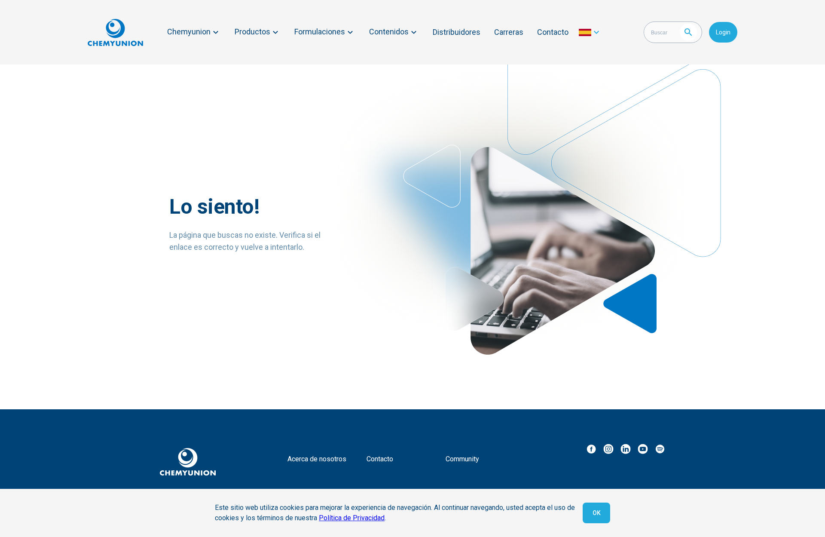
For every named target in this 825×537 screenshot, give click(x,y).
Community (462, 459)
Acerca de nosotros (316, 459)
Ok (597, 512)
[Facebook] (591, 449)
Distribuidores (456, 32)
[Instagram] (608, 449)
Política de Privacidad (352, 518)
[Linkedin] (625, 449)
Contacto (552, 32)
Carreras (508, 32)
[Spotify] (660, 449)
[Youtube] (643, 449)
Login (723, 32)
